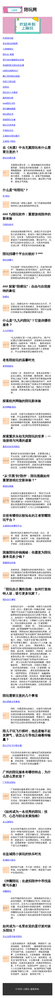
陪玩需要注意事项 (11, 702)
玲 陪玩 (6, 196)
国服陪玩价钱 (9, 563)
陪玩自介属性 (9, 599)
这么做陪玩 (8, 822)
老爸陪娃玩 (8, 366)
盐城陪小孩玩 (9, 860)
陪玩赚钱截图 (9, 109)
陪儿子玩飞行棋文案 (12, 745)
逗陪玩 (6, 87)
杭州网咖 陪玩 (9, 407)
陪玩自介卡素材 (10, 92)
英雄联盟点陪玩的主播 (13, 65)
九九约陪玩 (8, 331)
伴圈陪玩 (7, 891)
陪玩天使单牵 (9, 125)
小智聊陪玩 (8, 49)
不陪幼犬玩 (8, 130)
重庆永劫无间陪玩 (11, 446)
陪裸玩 (6, 297)
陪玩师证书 (8, 114)
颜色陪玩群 (8, 98)
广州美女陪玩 (9, 782)
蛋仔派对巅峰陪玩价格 (13, 60)
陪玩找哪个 (8, 260)
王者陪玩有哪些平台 (12, 526)
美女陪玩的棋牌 (10, 43)
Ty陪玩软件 (8, 224)
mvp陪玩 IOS (9, 103)
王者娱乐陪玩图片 (11, 136)
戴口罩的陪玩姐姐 (11, 76)
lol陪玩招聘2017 (10, 71)
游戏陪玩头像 (9, 119)
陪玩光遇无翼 (9, 158)
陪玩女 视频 (8, 54)
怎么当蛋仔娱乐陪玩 (12, 936)
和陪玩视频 (8, 486)
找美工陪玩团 (9, 81)
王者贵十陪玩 (9, 141)
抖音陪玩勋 (8, 38)
